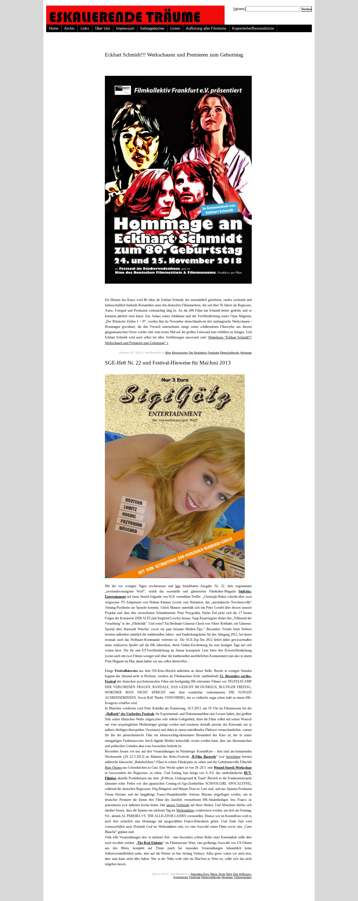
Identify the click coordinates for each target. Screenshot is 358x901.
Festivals (213, 352)
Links (85, 28)
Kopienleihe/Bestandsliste (253, 28)
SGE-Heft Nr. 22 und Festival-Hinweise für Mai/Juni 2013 (168, 363)
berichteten (233, 757)
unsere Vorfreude (177, 805)
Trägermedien (243, 877)
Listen (175, 28)
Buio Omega (113, 768)
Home (53, 28)
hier (177, 586)
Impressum (125, 28)
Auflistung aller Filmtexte (206, 28)
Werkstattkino (185, 810)
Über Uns (102, 28)
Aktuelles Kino (200, 874)
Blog (168, 352)
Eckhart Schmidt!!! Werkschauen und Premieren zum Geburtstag (174, 55)
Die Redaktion (198, 352)
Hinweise (246, 352)
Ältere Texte (217, 874)
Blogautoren (180, 352)
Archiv (69, 28)
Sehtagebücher (152, 28)
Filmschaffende (229, 352)
